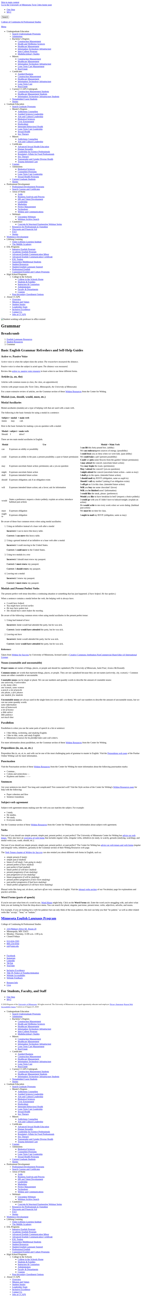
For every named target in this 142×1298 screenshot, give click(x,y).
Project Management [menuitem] (27, 207)
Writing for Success (20, 655)
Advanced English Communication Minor (30, 1234)
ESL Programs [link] (13, 247)
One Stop (11, 9)
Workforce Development (17, 1217)
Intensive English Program (23, 1229)
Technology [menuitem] (23, 209)
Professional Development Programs (28, 1167)
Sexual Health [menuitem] (24, 131)
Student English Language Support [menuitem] (27, 267)
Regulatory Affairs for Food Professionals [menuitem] (36, 154)
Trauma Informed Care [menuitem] (28, 161)
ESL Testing (17, 1239)
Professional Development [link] (18, 184)
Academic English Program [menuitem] (24, 252)
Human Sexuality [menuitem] (25, 149)
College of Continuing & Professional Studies (21, 22)
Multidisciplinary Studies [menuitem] (29, 54)
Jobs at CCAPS (19, 1294)
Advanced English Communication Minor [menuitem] (30, 254)
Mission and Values (20, 1282)
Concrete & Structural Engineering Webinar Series (40, 1204)
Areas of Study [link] (18, 191)
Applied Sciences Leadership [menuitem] (30, 114)
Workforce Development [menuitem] (17, 237)
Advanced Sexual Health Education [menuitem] (33, 146)
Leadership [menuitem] (22, 202)
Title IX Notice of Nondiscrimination (23, 973)
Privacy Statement (116, 1004)
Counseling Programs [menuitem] (27, 171)
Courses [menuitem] (15, 164)
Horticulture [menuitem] (23, 124)
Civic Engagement (26, 1101)
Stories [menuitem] (15, 101)
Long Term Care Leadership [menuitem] (30, 129)
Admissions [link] (17, 166)
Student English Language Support (27, 1247)
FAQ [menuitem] (14, 232)
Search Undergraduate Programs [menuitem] (26, 34)
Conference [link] (17, 222)
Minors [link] (15, 56)
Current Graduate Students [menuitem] (24, 179)
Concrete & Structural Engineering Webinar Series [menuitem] (40, 224)
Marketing (22, 1184)
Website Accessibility (16, 975)
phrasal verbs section (88, 889)
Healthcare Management (28, 1026)
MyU (9, 12)
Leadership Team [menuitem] (19, 307)
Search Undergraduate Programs (26, 1014)
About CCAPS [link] (13, 297)
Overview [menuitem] (16, 299)
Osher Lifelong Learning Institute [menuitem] (26, 242)
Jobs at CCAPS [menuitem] (19, 314)
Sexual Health (24, 1111)
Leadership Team (19, 1287)
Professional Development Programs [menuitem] (28, 186)
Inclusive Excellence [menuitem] (21, 309)
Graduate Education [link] (15, 104)
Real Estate (23, 1049)
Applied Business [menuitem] (25, 74)
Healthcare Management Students (32, 1074)
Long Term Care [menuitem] (25, 84)
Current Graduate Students (24, 1159)
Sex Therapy (23, 1114)
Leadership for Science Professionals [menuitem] (34, 151)
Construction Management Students (33, 1071)
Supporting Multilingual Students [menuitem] (26, 262)
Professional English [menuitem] (21, 269)
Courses (15, 1144)
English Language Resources (19, 339)
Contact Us (17, 1292)
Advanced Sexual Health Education (33, 1126)
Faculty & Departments (28, 1269)
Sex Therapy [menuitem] (23, 134)
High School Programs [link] (17, 274)
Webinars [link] (16, 214)
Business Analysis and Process (31, 1177)
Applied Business (25, 1054)
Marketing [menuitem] (22, 204)
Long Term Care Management (31, 1046)
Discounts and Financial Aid (24, 1209)
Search (5, 17)
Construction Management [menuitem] (29, 41)
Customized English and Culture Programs (31, 1252)
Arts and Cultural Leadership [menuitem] (30, 116)
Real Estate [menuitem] (23, 69)
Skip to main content (10, 2)
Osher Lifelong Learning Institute (26, 1222)
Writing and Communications (30, 1192)
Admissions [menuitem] (17, 36)
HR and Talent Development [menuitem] (30, 199)
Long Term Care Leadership (30, 1109)
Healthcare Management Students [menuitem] (32, 94)
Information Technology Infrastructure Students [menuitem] (38, 96)
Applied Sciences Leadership (30, 1094)
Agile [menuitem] (20, 194)
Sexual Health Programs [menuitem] (28, 176)
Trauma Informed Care (28, 1141)
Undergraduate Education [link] (18, 31)
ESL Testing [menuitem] (17, 259)
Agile (20, 1174)
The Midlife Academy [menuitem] (21, 244)
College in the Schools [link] (22, 277)
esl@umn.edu (13, 946)
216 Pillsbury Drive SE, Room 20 (21, 929)
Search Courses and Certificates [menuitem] (26, 189)
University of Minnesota (27, 1004)
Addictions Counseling (28, 1091)
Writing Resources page (123, 787)
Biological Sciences (26, 1099)
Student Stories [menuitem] (18, 304)
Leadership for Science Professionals (34, 1131)
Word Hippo (46, 902)
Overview (16, 1279)
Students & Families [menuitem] (26, 282)
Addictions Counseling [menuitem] (28, 111)
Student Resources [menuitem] (20, 264)
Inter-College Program (27, 1031)
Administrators (24, 1267)
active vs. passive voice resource (26, 371)
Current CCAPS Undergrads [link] (24, 89)
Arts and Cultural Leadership (30, 1096)
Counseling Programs (27, 1151)
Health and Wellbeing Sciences (31, 1024)
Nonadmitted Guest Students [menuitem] (24, 99)
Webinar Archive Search (28, 1199)
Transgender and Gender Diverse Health (35, 1139)
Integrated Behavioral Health (30, 1106)
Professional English (21, 1249)
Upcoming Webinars (27, 1197)
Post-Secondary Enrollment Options (28, 1274)
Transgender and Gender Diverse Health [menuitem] (35, 159)
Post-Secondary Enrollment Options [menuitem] (28, 294)
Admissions (17, 1016)
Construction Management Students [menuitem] (33, 91)
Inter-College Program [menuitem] (27, 51)
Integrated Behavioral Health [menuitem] (30, 126)
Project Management (27, 1187)
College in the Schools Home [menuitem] (30, 279)
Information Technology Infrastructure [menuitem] (34, 49)
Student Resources (15, 342)
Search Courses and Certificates (26, 1169)
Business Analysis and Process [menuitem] (31, 197)
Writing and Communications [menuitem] (30, 212)
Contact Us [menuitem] (17, 312)
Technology (23, 1189)
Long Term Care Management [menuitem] (31, 66)
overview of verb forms (34, 838)
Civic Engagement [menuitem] (26, 121)
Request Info (12, 982)
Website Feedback (15, 978)
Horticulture (23, 1104)
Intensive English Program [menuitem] (23, 249)
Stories (15, 1081)
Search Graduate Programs (24, 1086)
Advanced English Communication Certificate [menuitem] (32, 257)
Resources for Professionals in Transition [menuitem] (30, 227)
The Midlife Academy (21, 1224)
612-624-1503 (13, 941)
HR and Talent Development (30, 1179)
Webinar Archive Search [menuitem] (28, 219)
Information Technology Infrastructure (34, 1029)
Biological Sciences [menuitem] (26, 119)
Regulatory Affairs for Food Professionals (36, 1134)
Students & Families (26, 1262)
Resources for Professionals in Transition (30, 1207)
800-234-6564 (13, 943)
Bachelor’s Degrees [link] (20, 39)
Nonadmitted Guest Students (24, 1079)
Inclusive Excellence (16, 970)
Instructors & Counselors (29, 1264)
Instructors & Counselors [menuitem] (29, 284)
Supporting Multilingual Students (26, 1242)
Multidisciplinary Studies (29, 1034)
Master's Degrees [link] (19, 109)
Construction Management (29, 1021)
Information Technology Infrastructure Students (38, 1076)
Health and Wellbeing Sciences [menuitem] (31, 44)
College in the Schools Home (30, 1259)
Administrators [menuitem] (24, 287)
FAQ (14, 1212)
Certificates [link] (17, 71)
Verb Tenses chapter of (23, 852)
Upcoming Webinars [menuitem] (27, 217)
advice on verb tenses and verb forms (117, 845)
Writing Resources (74, 742)
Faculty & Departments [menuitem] (28, 289)
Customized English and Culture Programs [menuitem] (31, 272)
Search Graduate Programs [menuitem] (24, 106)
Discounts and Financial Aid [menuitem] (24, 229)
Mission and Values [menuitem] (20, 302)
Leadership (22, 1182)
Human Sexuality (25, 1129)
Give (9, 985)
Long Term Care (25, 1064)
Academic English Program (24, 1232)
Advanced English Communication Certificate (32, 1237)
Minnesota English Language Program (28, 918)
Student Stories (18, 1284)
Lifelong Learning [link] (15, 239)
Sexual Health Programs (28, 1157)
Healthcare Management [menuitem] (28, 46)
